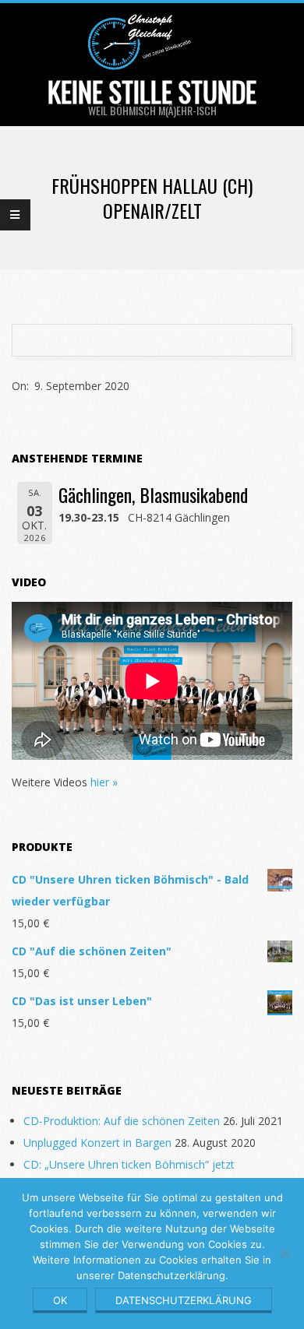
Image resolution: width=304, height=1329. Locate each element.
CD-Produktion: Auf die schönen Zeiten (121, 1120)
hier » (104, 782)
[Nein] (284, 1253)
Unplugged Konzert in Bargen (97, 1142)
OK (60, 1300)
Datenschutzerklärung (183, 1300)
